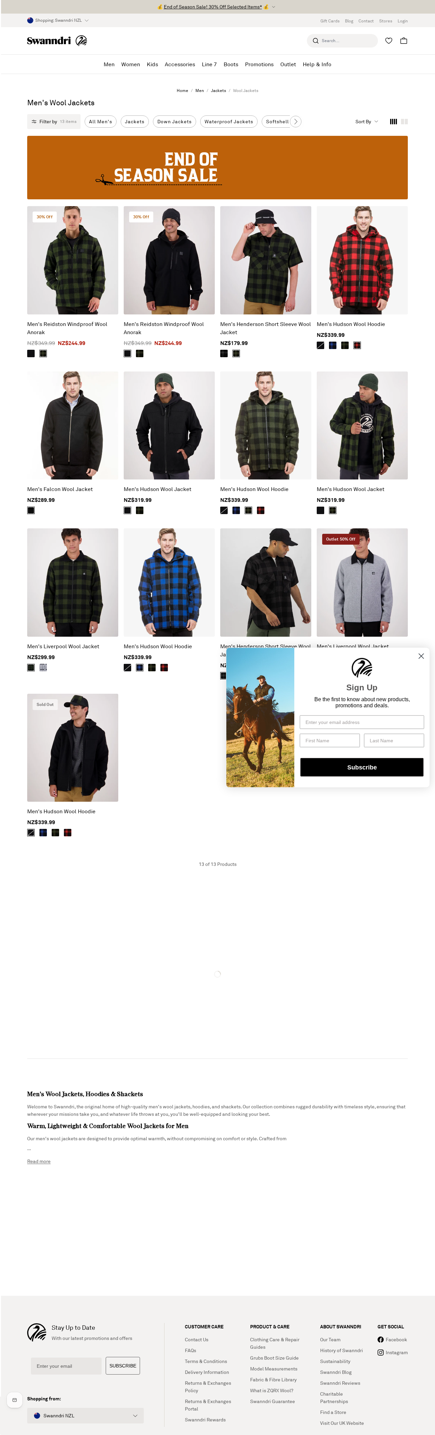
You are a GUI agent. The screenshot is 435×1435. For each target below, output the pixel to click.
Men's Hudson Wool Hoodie (351, 324)
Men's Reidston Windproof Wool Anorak (67, 328)
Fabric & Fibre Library (273, 1379)
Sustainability (335, 1361)
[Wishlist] (389, 41)
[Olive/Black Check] (43, 353)
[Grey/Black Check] (224, 353)
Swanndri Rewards (205, 1419)
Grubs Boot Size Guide (274, 1358)
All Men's (100, 121)
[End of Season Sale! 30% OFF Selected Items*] (217, 167)
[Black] (31, 353)
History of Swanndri (341, 1350)
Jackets (218, 90)
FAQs (190, 1350)
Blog (349, 20)
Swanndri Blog (336, 1372)
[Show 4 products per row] (393, 121)
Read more (39, 1161)
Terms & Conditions (206, 1361)
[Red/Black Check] (357, 345)
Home (182, 90)
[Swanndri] (57, 40)
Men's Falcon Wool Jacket (60, 489)
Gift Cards (330, 20)
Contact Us (196, 1339)
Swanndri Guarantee (272, 1401)
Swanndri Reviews (340, 1383)
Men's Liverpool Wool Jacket (63, 646)
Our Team (330, 1339)
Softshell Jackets (288, 121)
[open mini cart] (404, 41)
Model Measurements (273, 1369)
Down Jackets (174, 121)
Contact (366, 20)
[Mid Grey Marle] (43, 667)
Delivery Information (207, 1372)
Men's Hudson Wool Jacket (157, 489)
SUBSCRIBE (122, 1365)
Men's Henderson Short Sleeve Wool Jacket (265, 328)
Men (199, 90)
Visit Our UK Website (342, 1423)
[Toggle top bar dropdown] (273, 6)
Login (403, 20)
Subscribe (362, 767)
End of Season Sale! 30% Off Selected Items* (213, 7)
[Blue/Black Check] (332, 345)
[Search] (315, 40)
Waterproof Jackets (229, 121)
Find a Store (333, 1412)
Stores (385, 20)
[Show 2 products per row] (404, 121)
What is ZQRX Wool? (271, 1390)
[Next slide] (295, 121)
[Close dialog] (421, 656)
